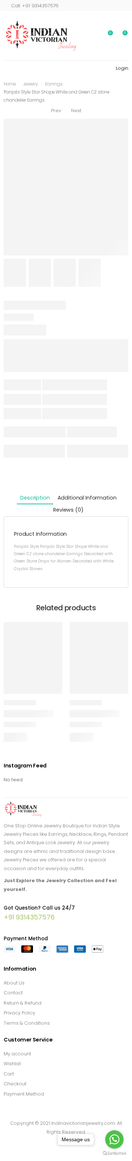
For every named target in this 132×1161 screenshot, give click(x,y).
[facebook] (46, 1143)
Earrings (54, 84)
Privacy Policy (19, 1013)
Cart (9, 1074)
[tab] (35, 498)
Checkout (15, 1084)
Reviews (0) (68, 509)
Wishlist (12, 1064)
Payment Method (24, 1094)
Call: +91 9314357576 (35, 5)
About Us (14, 983)
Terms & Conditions (27, 1023)
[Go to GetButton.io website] (114, 1153)
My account (17, 1054)
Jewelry (30, 84)
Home (10, 84)
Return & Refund (22, 1003)
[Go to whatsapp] (114, 1139)
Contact (13, 993)
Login (122, 68)
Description (35, 497)
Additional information (87, 497)
